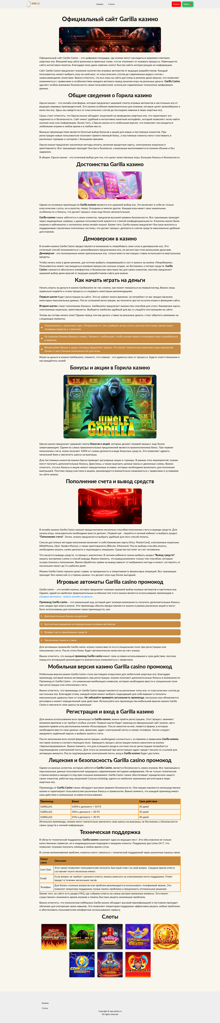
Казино (100, 4)
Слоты (111, 4)
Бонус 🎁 (188, 4)
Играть (176, 4)
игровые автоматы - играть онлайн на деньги (65, 596)
